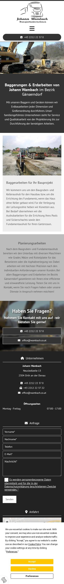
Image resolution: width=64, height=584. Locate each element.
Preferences (32, 576)
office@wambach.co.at (34, 392)
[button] (32, 29)
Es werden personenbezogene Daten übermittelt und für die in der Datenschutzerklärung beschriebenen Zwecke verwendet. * (30, 484)
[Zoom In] (7, 522)
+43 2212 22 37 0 (34, 383)
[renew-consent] (4, 580)
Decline (32, 569)
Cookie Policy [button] (34, 544)
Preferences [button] (11, 552)
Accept (32, 561)
